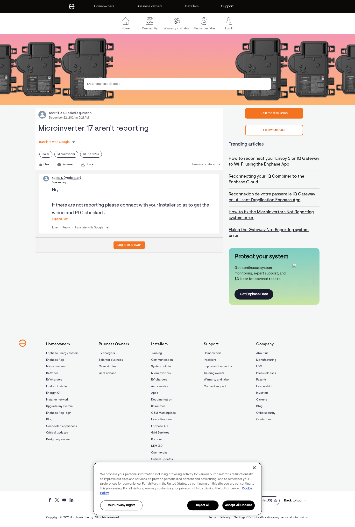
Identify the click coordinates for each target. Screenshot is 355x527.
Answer (68, 164)
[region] (177, 488)
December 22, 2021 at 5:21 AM (69, 117)
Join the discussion (274, 113)
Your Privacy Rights (121, 505)
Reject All (202, 505)
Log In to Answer (129, 245)
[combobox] (177, 84)
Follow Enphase (274, 130)
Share (89, 164)
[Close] (254, 467)
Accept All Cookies (238, 505)
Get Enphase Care (254, 294)
